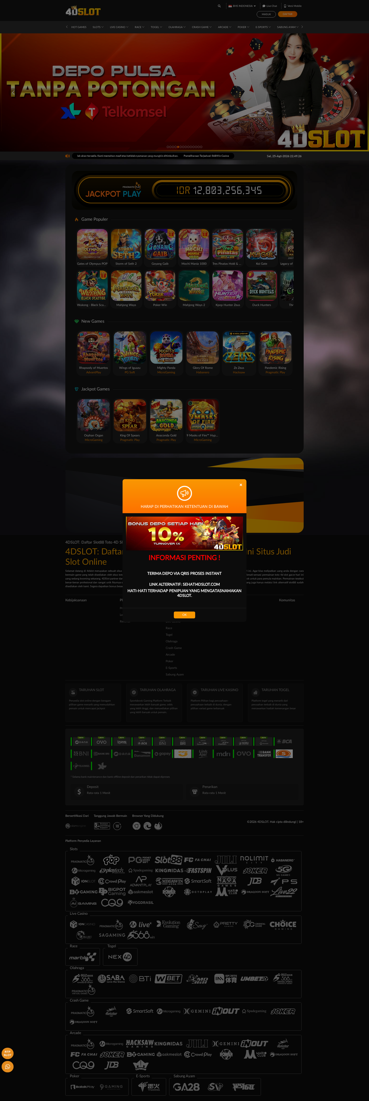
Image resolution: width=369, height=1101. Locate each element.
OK (184, 614)
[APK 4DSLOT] (7, 1052)
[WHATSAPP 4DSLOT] (7, 1066)
